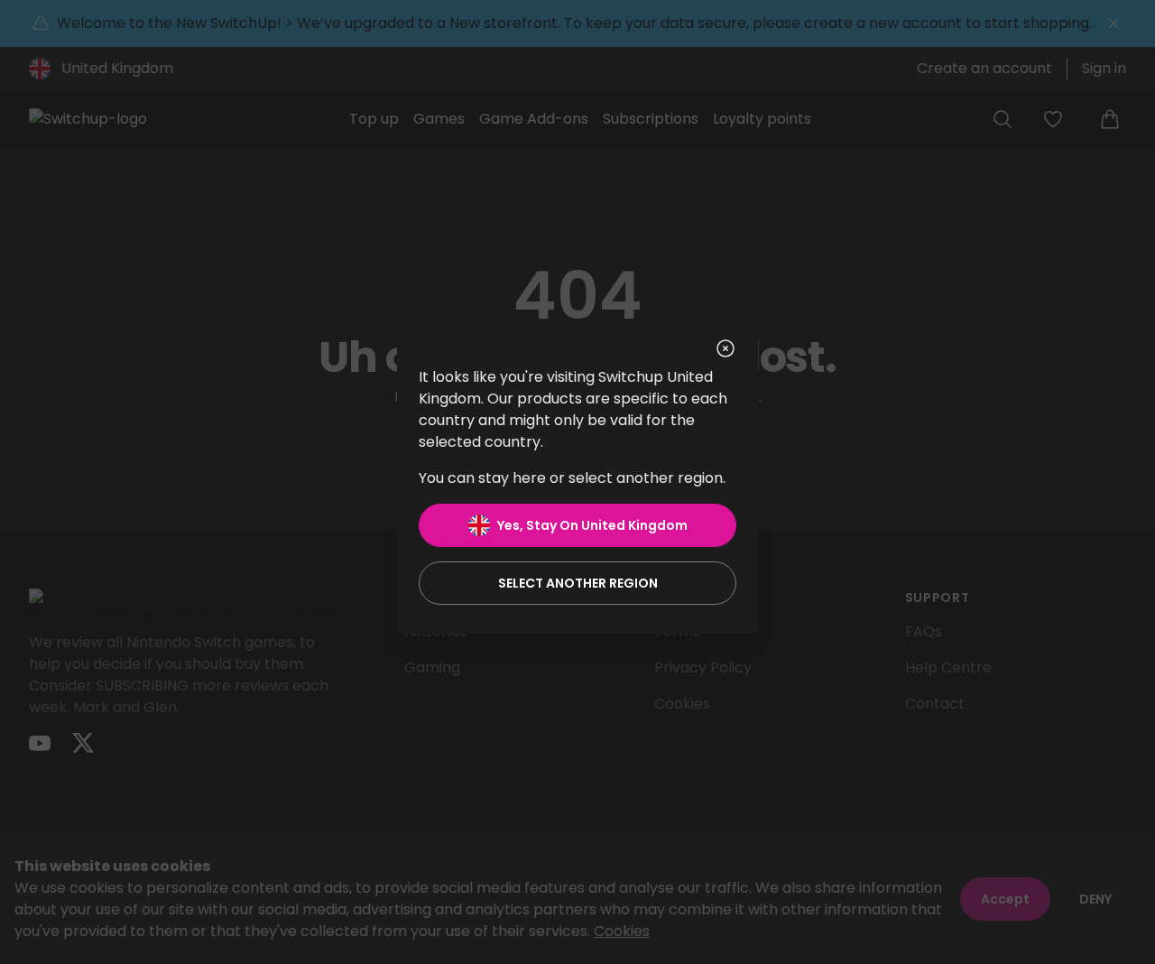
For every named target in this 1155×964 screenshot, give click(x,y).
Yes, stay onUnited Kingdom (592, 525)
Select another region (578, 583)
